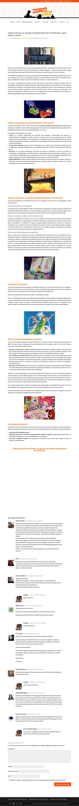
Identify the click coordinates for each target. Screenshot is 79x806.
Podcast (45, 22)
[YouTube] (13, 804)
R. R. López (19, 633)
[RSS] (20, 804)
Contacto (62, 22)
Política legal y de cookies (58, 799)
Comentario (12, 749)
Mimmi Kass (20, 605)
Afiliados (61, 1)
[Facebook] (10, 804)
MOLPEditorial (27, 22)
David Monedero (21, 669)
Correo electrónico (13, 771)
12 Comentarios (44, 38)
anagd (25, 595)
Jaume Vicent (20, 521)
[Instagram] (17, 804)
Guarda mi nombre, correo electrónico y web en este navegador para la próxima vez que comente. (38, 780)
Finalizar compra (48, 1)
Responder (59, 554)
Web (9, 776)
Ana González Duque (15, 38)
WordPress (65, 804)
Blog (18, 22)
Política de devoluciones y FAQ (17, 799)
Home (13, 22)
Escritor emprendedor (34, 38)
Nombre (11, 766)
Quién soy (53, 22)
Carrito (41, 1)
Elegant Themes (45, 804)
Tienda (36, 22)
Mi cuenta (55, 1)
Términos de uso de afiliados (38, 799)
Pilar (17, 559)
